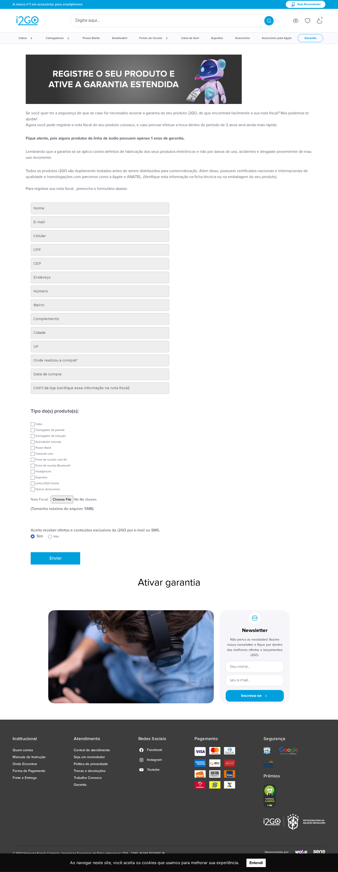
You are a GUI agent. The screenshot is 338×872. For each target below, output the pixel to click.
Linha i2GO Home (47, 483)
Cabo (38, 424)
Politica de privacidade (91, 764)
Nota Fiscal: (39, 499)
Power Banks (91, 38)
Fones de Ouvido (150, 38)
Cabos (23, 38)
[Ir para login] (296, 21)
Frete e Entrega (25, 778)
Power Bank (43, 448)
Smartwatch (119, 38)
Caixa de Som (190, 38)
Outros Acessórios (47, 489)
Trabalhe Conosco (88, 778)
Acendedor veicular (48, 442)
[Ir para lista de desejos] (308, 21)
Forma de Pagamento (29, 771)
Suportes (217, 38)
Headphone (43, 471)
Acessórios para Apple (277, 38)
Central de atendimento (92, 750)
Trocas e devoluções (90, 771)
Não (55, 536)
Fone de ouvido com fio (51, 460)
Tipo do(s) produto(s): (55, 411)
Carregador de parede (50, 430)
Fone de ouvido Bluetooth (53, 465)
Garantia (310, 38)
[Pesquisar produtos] (269, 20)
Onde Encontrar (25, 764)
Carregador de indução (50, 436)
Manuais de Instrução (29, 757)
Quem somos (23, 750)
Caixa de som (44, 454)
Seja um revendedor (89, 757)
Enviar (55, 558)
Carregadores (55, 38)
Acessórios (242, 38)
